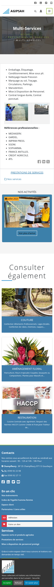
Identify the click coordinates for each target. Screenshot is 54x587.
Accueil (27, 34)
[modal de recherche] (35, 11)
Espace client (8, 504)
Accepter (7, 583)
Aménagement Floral (27, 369)
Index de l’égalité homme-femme (17, 500)
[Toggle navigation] (49, 11)
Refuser (18, 583)
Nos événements (10, 495)
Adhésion (12, 517)
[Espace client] (41, 11)
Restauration (27, 417)
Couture (27, 320)
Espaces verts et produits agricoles (18, 535)
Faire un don (14, 524)
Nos (14, 179)
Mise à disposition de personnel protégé (20, 544)
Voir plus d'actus (27, 233)
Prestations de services (28, 37)
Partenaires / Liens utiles (13, 509)
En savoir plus (32, 583)
